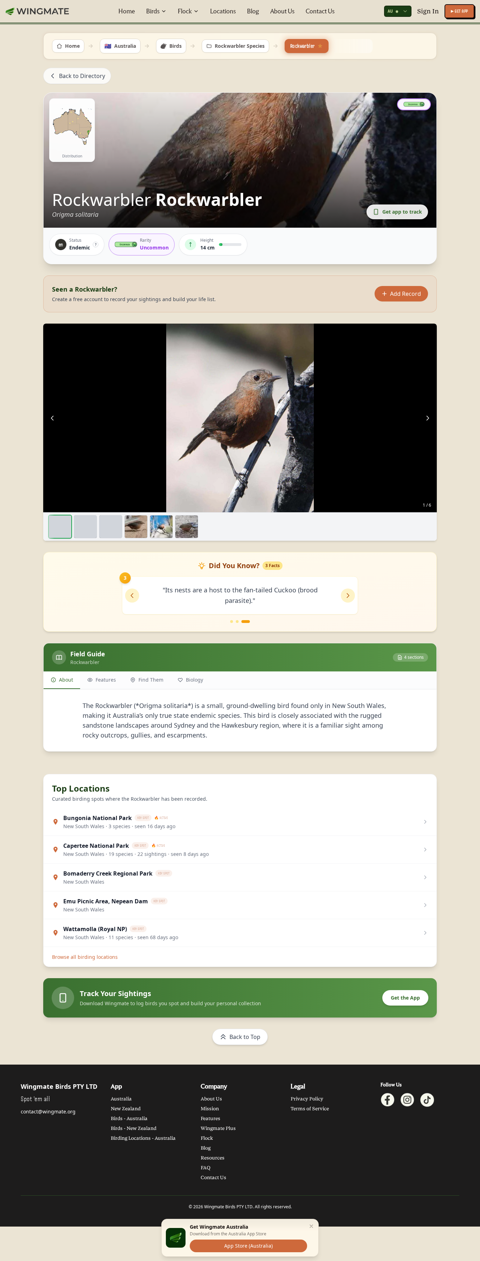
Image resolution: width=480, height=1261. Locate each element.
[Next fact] (348, 596)
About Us (282, 11)
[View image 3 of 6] (110, 526)
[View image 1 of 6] (60, 526)
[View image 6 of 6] (186, 526)
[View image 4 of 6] (136, 526)
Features (106, 679)
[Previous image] (52, 418)
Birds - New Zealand (133, 1128)
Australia (121, 1099)
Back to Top (244, 1037)
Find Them (150, 679)
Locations (223, 11)
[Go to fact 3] (248, 621)
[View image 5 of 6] (161, 526)
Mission (210, 1109)
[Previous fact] (132, 596)
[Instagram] (407, 1100)
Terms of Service (310, 1109)
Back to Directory (82, 76)
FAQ (205, 1168)
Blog (253, 11)
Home (126, 11)
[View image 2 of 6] (85, 526)
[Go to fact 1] (234, 621)
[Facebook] (388, 1100)
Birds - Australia (129, 1119)
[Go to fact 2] (242, 621)
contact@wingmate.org (48, 1111)
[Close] (311, 1226)
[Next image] (427, 418)
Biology (194, 679)
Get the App (405, 997)
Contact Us (320, 11)
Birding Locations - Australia (143, 1138)
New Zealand (126, 1109)
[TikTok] (427, 1100)
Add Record (405, 294)
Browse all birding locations (85, 957)
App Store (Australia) (248, 1245)
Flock (185, 11)
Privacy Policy (307, 1099)
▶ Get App (459, 11)
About (66, 679)
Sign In (428, 11)
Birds (153, 11)
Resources (213, 1158)
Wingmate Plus (218, 1128)
